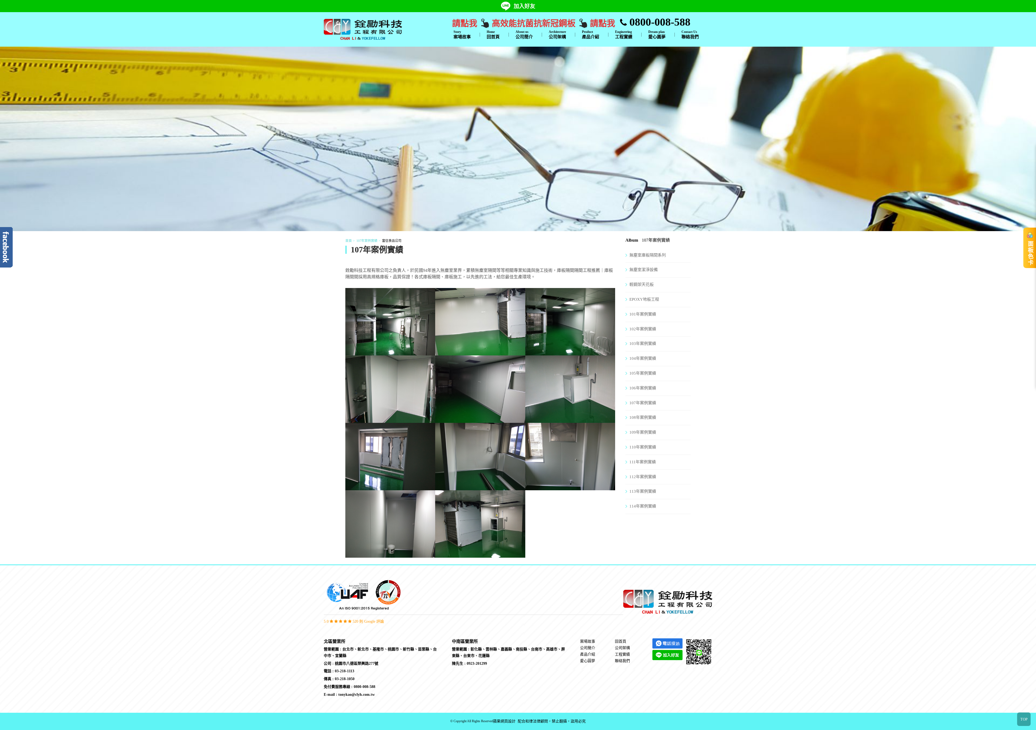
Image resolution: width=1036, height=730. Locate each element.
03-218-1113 (344, 671)
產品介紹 (590, 34)
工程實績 (623, 34)
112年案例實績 (642, 477)
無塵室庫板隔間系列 (647, 255)
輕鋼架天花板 (641, 284)
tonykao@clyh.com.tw (356, 695)
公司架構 (557, 34)
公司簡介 (524, 34)
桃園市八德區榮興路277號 (356, 664)
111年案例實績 (642, 462)
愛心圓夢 (657, 34)
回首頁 (493, 34)
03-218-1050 (345, 679)
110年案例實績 (642, 447)
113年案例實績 (642, 491)
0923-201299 (477, 664)
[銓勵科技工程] (363, 29)
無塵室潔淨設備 (643, 270)
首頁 (348, 241)
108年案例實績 (642, 417)
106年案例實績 (642, 388)
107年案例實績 (366, 241)
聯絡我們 (690, 34)
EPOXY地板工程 (644, 299)
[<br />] (390, 352)
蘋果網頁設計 (504, 721)
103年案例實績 (642, 343)
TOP (1024, 719)
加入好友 (524, 6)
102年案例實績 (642, 329)
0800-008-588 (658, 22)
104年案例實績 (642, 358)
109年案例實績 (642, 432)
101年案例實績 (642, 314)
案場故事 (462, 34)
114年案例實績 (642, 506)
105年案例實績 (642, 373)
